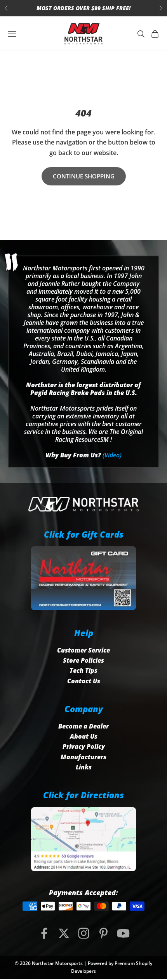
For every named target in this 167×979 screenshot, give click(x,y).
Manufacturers (83, 757)
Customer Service (83, 650)
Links (84, 767)
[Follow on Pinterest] (103, 933)
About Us (83, 736)
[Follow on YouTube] (123, 933)
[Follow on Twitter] (64, 933)
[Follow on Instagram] (83, 933)
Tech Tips (83, 670)
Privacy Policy (84, 746)
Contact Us (83, 681)
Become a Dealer (83, 726)
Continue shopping (84, 176)
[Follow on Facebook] (44, 933)
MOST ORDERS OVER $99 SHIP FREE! (83, 8)
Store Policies (83, 660)
